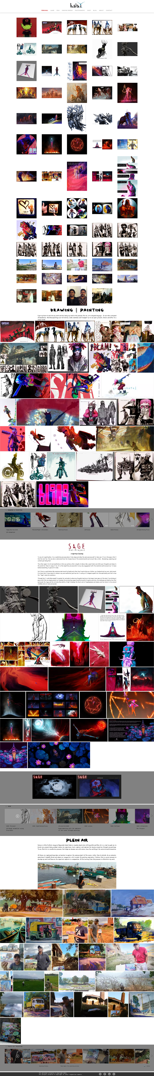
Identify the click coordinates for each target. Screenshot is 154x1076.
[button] (14, 510)
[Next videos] (152, 519)
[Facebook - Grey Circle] (104, 1074)
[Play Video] (17, 519)
